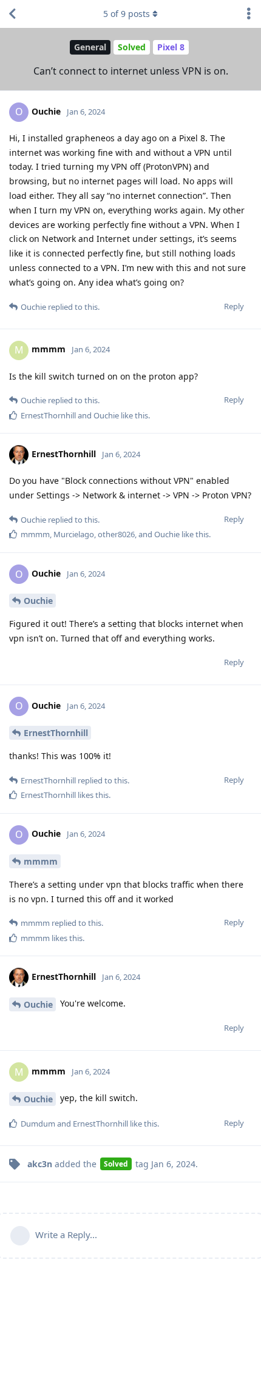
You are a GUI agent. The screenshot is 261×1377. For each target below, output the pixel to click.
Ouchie (38, 600)
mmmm (41, 861)
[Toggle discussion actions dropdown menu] (249, 14)
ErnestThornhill (56, 733)
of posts (126, 13)
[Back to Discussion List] (12, 14)
